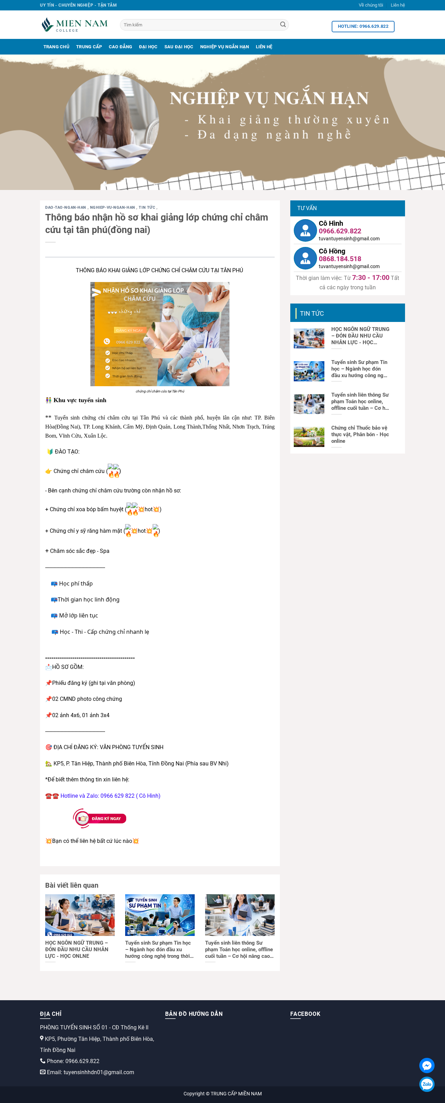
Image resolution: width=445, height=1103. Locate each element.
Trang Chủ (56, 46)
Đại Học (148, 46)
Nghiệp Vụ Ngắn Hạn (224, 46)
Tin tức (147, 207)
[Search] (283, 25)
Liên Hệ (264, 46)
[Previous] (17, 122)
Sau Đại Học (179, 46)
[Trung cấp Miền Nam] (75, 24)
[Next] (427, 122)
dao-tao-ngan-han (66, 207)
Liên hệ (398, 5)
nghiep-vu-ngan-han (113, 207)
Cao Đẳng (120, 46)
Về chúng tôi (371, 5)
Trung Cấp (89, 46)
